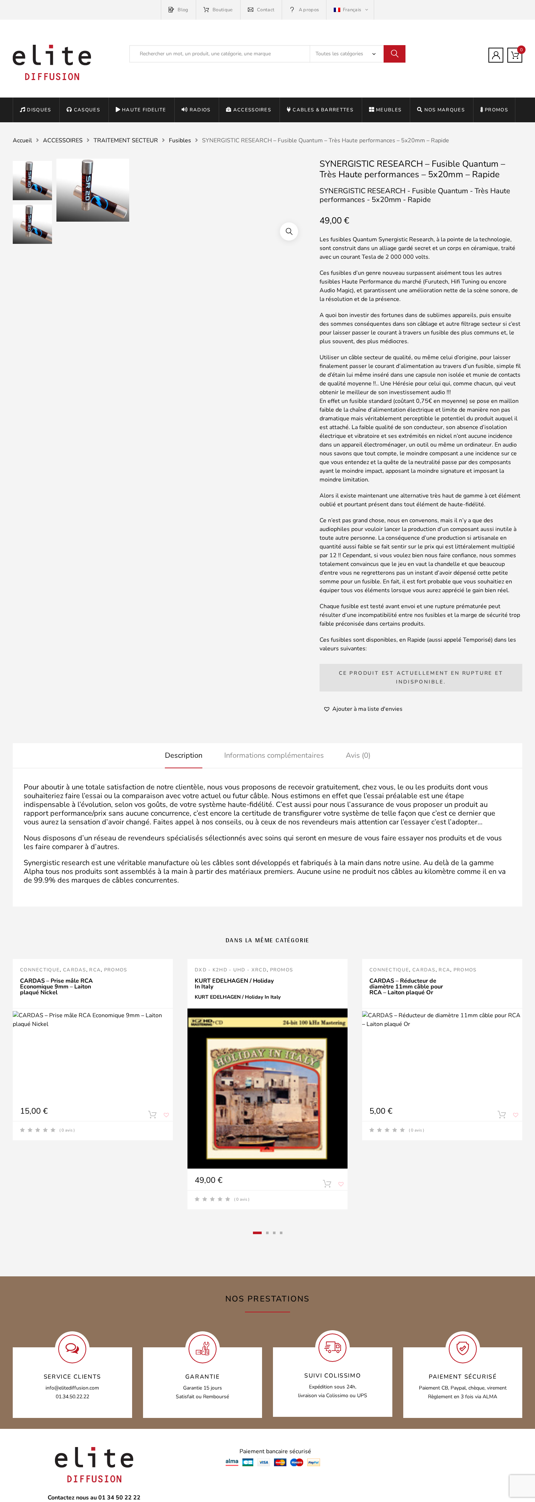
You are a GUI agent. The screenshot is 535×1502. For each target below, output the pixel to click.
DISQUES (39, 110)
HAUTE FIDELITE (144, 110)
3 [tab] (274, 1233)
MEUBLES (388, 110)
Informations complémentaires (274, 755)
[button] (289, 231)
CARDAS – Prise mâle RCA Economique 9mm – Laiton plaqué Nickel (56, 986)
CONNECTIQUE (40, 970)
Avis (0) (358, 755)
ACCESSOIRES (252, 110)
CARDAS (74, 970)
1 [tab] (257, 1233)
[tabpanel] (93, 1049)
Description (183, 755)
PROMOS (496, 110)
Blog (183, 10)
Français (351, 10)
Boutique (223, 10)
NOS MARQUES (444, 110)
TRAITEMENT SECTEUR (126, 140)
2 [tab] (267, 1233)
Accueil (22, 140)
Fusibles (180, 140)
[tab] (184, 755)
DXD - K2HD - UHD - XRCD (231, 970)
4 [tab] (281, 1233)
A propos (309, 10)
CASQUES (87, 110)
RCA (95, 970)
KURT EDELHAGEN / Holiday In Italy (234, 984)
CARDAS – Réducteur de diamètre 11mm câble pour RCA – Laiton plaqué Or (406, 986)
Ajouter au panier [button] (152, 1116)
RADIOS (200, 110)
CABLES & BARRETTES (323, 110)
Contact (265, 10)
